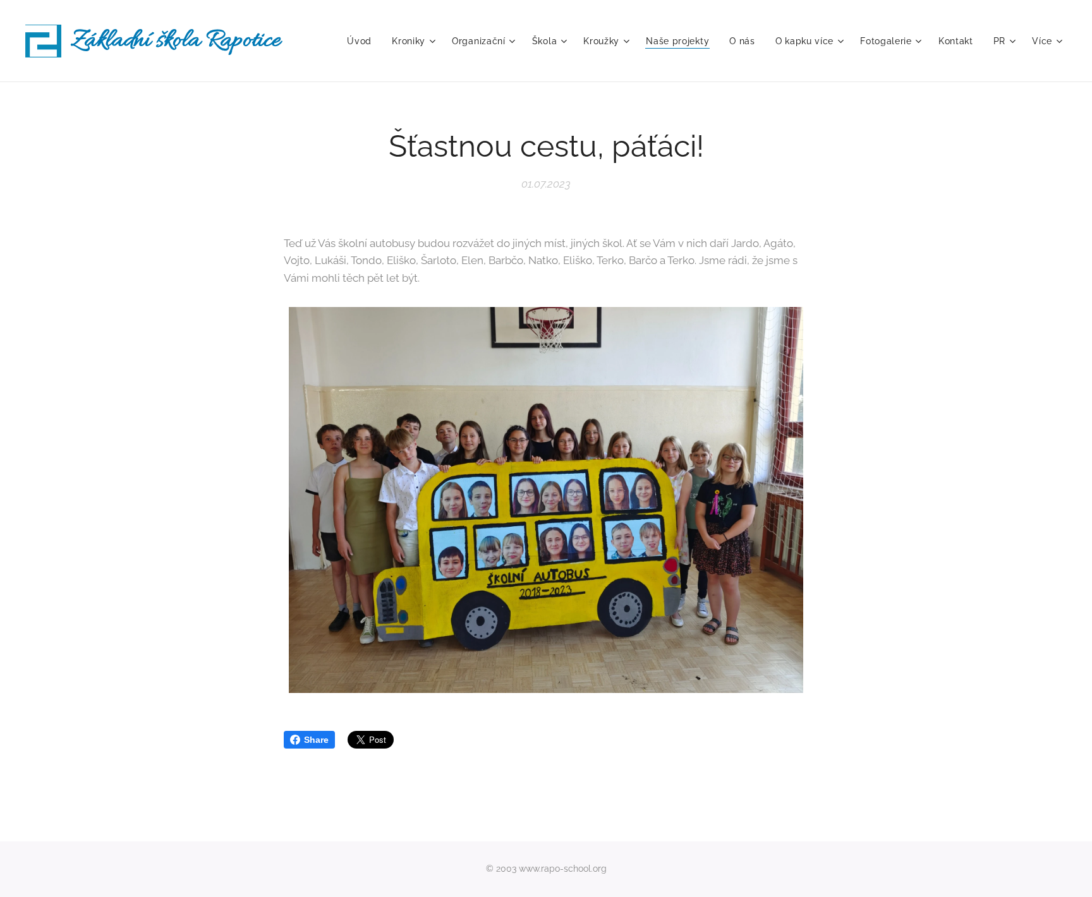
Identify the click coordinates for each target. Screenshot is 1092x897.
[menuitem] (363, 41)
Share (316, 740)
